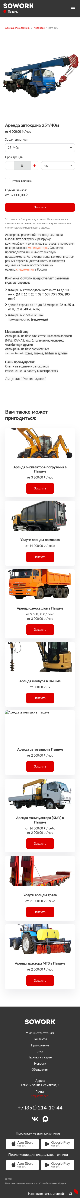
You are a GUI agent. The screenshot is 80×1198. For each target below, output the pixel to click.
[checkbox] (40, 181)
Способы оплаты (48, 1183)
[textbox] (22, 165)
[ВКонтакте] (34, 1119)
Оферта (62, 1183)
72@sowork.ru (40, 1096)
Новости (40, 1063)
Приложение (40, 1045)
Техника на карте (40, 1057)
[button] (40, 207)
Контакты (40, 1039)
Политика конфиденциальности (21, 1183)
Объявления (40, 1069)
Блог (40, 1051)
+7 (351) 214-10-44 (40, 1107)
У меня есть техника (40, 1033)
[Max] (45, 1119)
